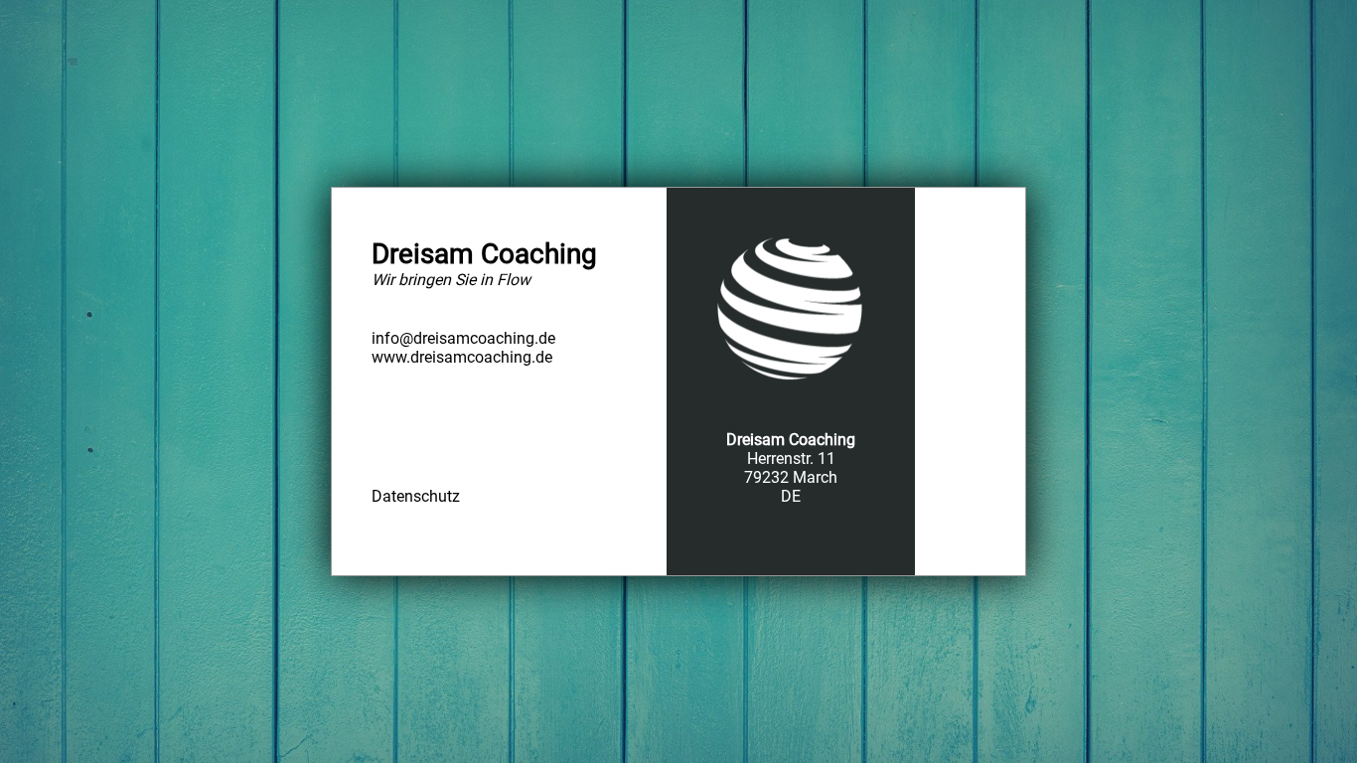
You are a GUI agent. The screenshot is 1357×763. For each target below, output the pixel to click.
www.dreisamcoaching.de (462, 357)
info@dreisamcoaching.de (463, 338)
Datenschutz (416, 496)
